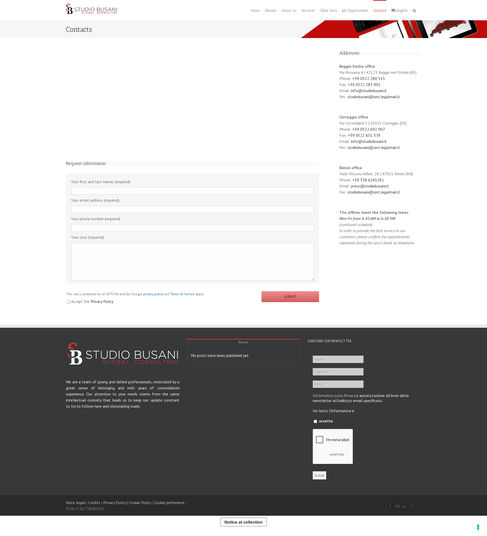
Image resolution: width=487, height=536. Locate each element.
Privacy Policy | (115, 502)
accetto (325, 420)
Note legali (75, 502)
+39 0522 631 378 (364, 135)
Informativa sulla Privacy (334, 395)
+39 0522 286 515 (368, 78)
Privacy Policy (102, 301)
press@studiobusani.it (370, 185)
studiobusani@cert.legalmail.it (373, 96)
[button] (414, 10)
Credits (94, 502)
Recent (243, 342)
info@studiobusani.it (369, 90)
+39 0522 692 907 (368, 129)
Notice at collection (243, 522)
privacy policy (153, 294)
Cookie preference (169, 502)
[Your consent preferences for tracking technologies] (478, 527)
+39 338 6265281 (368, 179)
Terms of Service (182, 294)
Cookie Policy (140, 502)
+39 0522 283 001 (364, 84)
